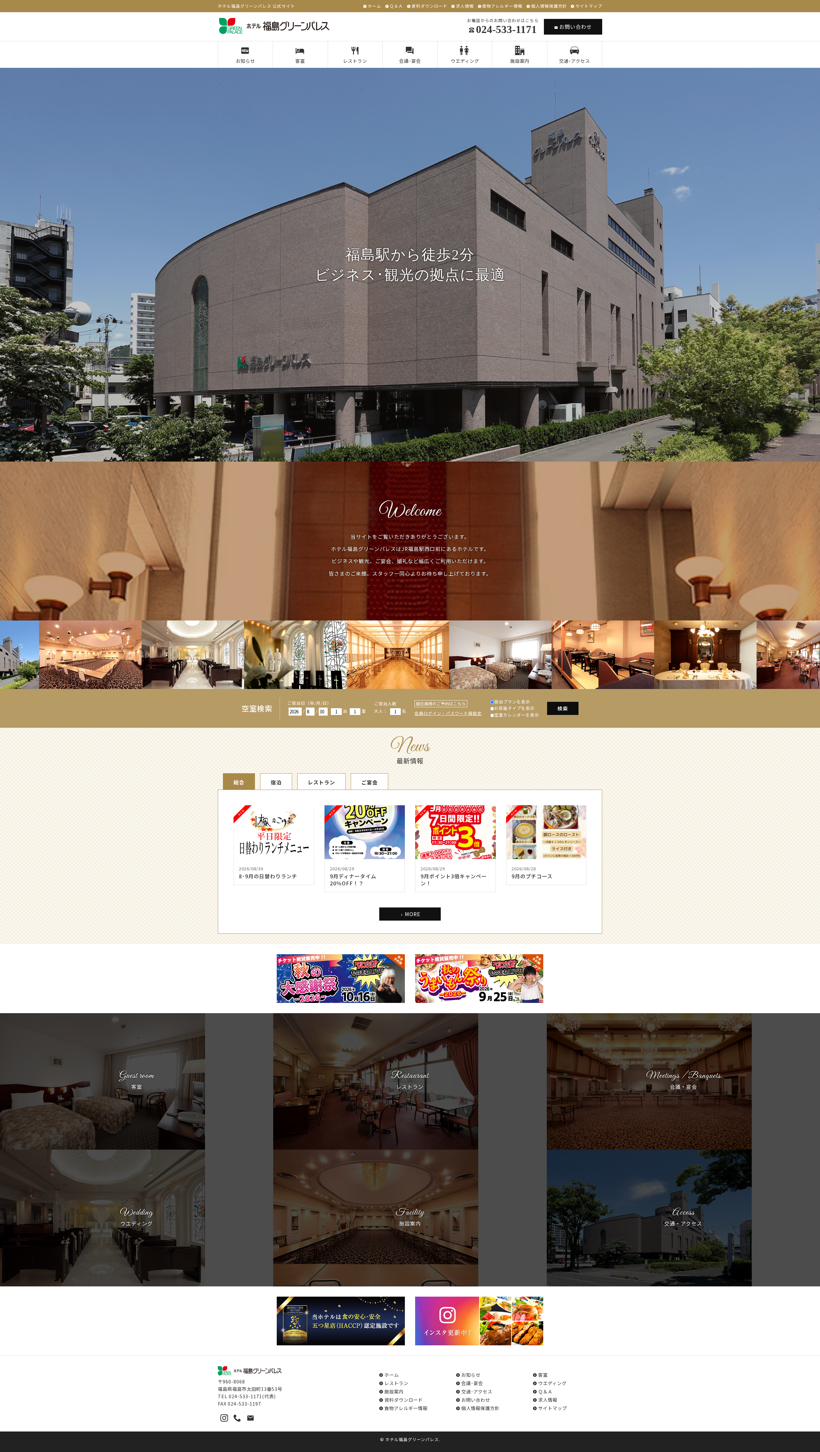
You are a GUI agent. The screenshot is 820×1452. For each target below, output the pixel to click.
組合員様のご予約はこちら (441, 704)
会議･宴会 (410, 60)
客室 (300, 60)
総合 (239, 782)
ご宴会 (369, 782)
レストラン (355, 60)
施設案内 (519, 60)
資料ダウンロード (429, 6)
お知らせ (245, 60)
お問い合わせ (575, 26)
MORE (412, 914)
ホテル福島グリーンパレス (412, 1439)
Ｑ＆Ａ (396, 6)
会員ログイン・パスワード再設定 (448, 713)
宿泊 (276, 782)
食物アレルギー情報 (502, 6)
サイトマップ (588, 6)
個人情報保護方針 (549, 6)
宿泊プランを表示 (512, 702)
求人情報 (465, 6)
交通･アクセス (574, 60)
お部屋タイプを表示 (514, 708)
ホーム (374, 6)
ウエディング (465, 60)
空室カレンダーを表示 (516, 715)
